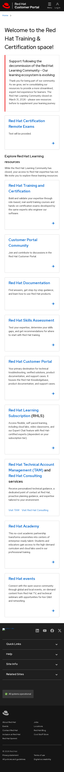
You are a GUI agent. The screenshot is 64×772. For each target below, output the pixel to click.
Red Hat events (22, 578)
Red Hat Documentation (29, 282)
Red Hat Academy (24, 526)
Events (5, 726)
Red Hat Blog (40, 730)
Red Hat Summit (9, 738)
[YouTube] (45, 631)
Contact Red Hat (10, 730)
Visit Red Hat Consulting (35, 510)
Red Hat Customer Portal (30, 361)
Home (5, 15)
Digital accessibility (42, 759)
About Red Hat (9, 722)
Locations (38, 726)
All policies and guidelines (13, 759)
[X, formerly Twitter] (60, 630)
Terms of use (39, 755)
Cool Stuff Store (41, 734)
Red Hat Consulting (25, 475)
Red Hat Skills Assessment (31, 320)
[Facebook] (52, 631)
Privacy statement (10, 755)
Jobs (36, 722)
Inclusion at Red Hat (11, 734)
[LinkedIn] (37, 631)
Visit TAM (14, 510)
